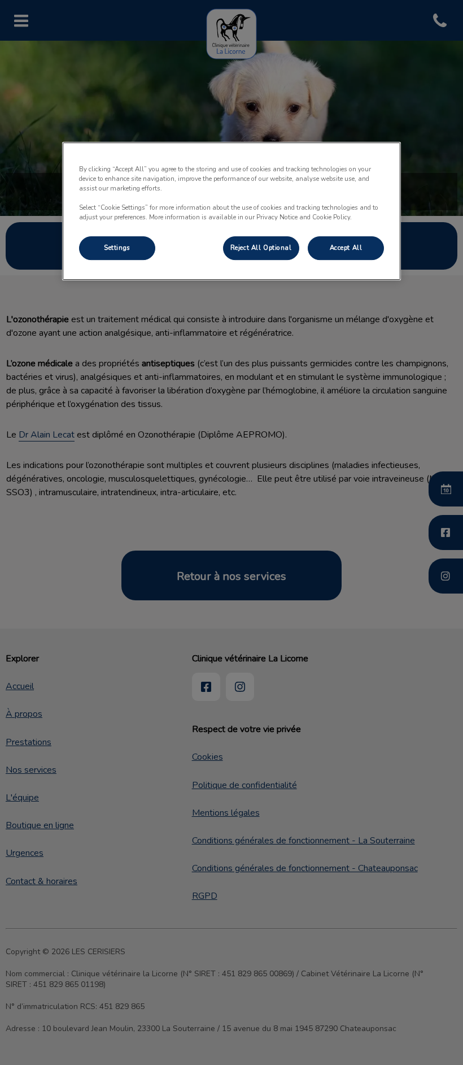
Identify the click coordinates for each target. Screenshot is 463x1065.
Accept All (346, 247)
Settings (117, 247)
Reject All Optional (261, 247)
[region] (231, 211)
